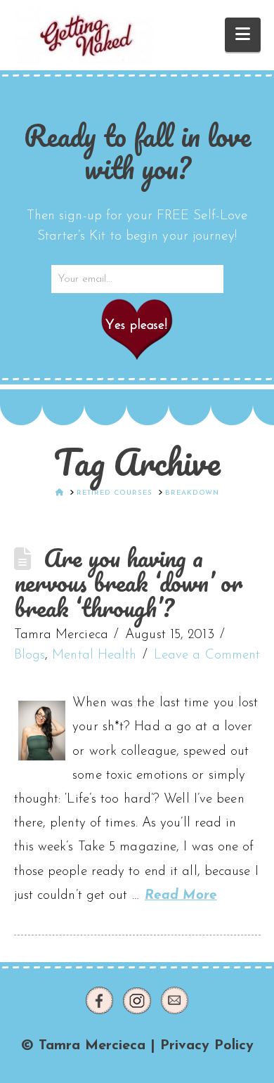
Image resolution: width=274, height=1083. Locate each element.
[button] (243, 35)
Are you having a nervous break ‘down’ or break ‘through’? (128, 583)
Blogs (30, 655)
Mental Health (94, 655)
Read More (181, 895)
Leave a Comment (207, 655)
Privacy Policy (207, 1046)
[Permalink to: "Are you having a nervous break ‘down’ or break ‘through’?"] (42, 730)
